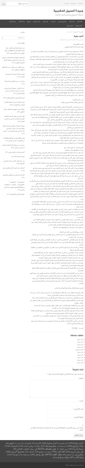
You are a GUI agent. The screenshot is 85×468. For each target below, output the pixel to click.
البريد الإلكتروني (78, 409)
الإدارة (73, 40)
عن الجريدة (73, 3)
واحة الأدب (21, 21)
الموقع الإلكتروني (78, 417)
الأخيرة (36, 443)
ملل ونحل (45, 21)
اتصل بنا (67, 3)
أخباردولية (80, 355)
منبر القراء (24, 454)
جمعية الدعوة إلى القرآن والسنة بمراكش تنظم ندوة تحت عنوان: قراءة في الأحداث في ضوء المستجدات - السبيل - (13, 128)
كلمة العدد (79, 21)
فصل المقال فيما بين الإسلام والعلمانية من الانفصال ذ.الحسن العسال (14, 139)
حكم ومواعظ (48, 446)
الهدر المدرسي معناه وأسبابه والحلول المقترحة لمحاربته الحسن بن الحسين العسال (14, 119)
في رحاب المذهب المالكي (25, 449)
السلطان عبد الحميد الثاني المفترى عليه (14, 168)
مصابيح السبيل (62, 21)
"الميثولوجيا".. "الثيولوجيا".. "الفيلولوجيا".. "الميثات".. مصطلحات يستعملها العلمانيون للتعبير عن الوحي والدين (14, 186)
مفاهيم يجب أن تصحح (73, 454)
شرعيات (53, 21)
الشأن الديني (19, 443)
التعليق (80, 378)
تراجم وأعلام (62, 446)
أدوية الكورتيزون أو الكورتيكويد (16, 98)
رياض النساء (26, 446)
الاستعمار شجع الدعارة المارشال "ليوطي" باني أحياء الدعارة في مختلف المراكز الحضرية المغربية (13, 60)
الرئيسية (80, 3)
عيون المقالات (62, 449)
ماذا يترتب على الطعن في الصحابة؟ (14, 81)
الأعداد (22, 32)
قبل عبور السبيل (74, 452)
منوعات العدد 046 (20, 156)
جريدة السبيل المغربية (68, 11)
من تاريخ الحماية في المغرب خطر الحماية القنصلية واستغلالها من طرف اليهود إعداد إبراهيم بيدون (14, 50)
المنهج (10, 443)
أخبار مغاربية (63, 443)
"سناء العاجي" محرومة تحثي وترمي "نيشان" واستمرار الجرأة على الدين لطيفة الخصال (14, 91)
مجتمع (29, 21)
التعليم (28, 443)
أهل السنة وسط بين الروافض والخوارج (14, 175)
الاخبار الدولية (79, 350)
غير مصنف (47, 449)
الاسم (81, 401)
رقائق (37, 446)
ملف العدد (71, 21)
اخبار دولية (80, 344)
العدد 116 (74, 328)
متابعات (48, 452)
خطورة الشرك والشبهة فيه (17, 194)
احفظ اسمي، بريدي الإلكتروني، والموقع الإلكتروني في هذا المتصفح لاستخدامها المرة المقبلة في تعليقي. (56, 429)
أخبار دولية (70, 26)
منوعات (12, 454)
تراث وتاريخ (36, 21)
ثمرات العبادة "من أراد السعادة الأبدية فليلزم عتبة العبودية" (14, 103)
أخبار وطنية (78, 26)
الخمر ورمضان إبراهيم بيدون (16, 152)
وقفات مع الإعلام (61, 457)
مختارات (30, 452)
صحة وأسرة (12, 21)
